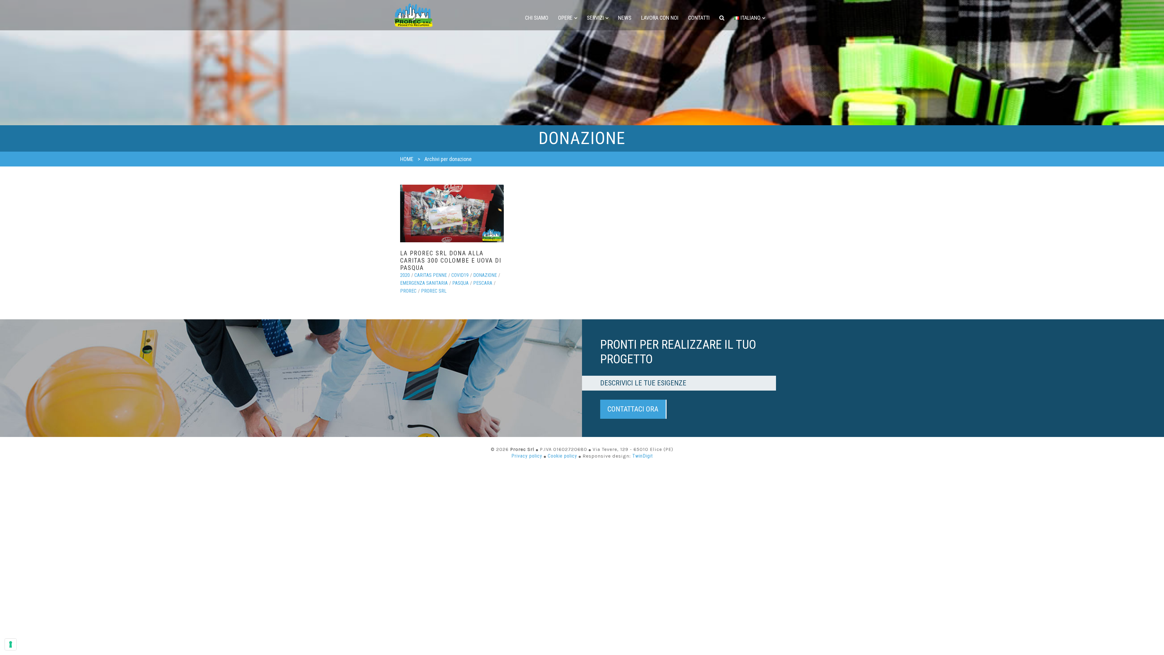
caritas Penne (430, 275)
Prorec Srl (413, 15)
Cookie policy (562, 456)
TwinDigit (642, 456)
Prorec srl (434, 291)
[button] (721, 18)
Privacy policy (526, 456)
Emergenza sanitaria (424, 283)
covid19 (460, 275)
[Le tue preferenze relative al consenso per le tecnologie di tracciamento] (10, 644)
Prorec (408, 291)
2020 (405, 275)
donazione (485, 275)
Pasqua (460, 283)
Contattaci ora (632, 409)
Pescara (482, 283)
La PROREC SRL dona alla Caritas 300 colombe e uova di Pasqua (450, 260)
